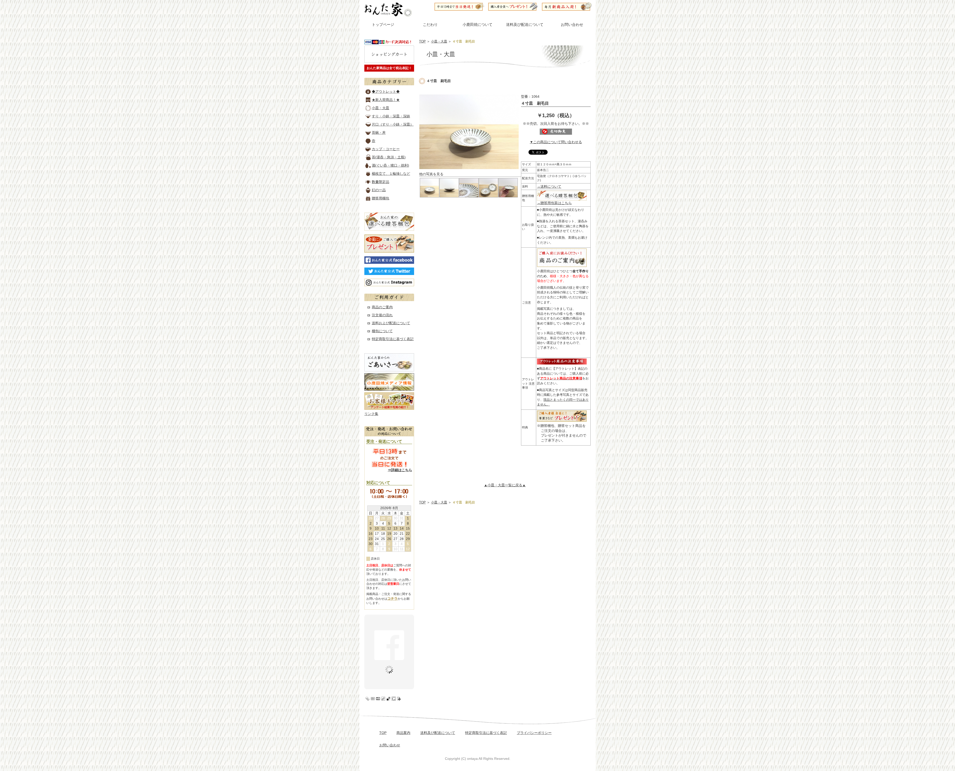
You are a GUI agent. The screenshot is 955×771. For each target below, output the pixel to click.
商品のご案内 (382, 307)
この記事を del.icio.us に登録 (388, 699)
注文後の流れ (382, 315)
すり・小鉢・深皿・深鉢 (391, 116)
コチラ (392, 598)
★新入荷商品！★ (386, 100)
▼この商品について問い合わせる (556, 142)
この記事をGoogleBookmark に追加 (394, 699)
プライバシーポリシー (534, 733)
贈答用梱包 (380, 198)
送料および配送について (391, 323)
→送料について (549, 186)
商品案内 (403, 733)
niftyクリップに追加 (399, 699)
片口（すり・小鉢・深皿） (393, 124)
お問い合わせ (572, 25)
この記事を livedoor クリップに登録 (383, 699)
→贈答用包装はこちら (554, 203)
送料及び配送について (524, 25)
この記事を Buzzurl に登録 (378, 699)
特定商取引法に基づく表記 (393, 339)
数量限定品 (380, 182)
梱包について (382, 331)
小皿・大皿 (439, 41)
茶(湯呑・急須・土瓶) (389, 157)
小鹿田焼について (477, 25)
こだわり (430, 25)
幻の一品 (379, 190)
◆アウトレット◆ (386, 91)
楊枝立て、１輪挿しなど (391, 174)
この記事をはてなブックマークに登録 (373, 699)
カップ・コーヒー (386, 149)
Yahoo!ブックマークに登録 (368, 699)
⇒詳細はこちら (400, 470)
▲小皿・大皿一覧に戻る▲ (505, 485)
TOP (422, 41)
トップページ (383, 25)
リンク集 (371, 414)
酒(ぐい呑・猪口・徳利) (390, 165)
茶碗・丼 (379, 133)
